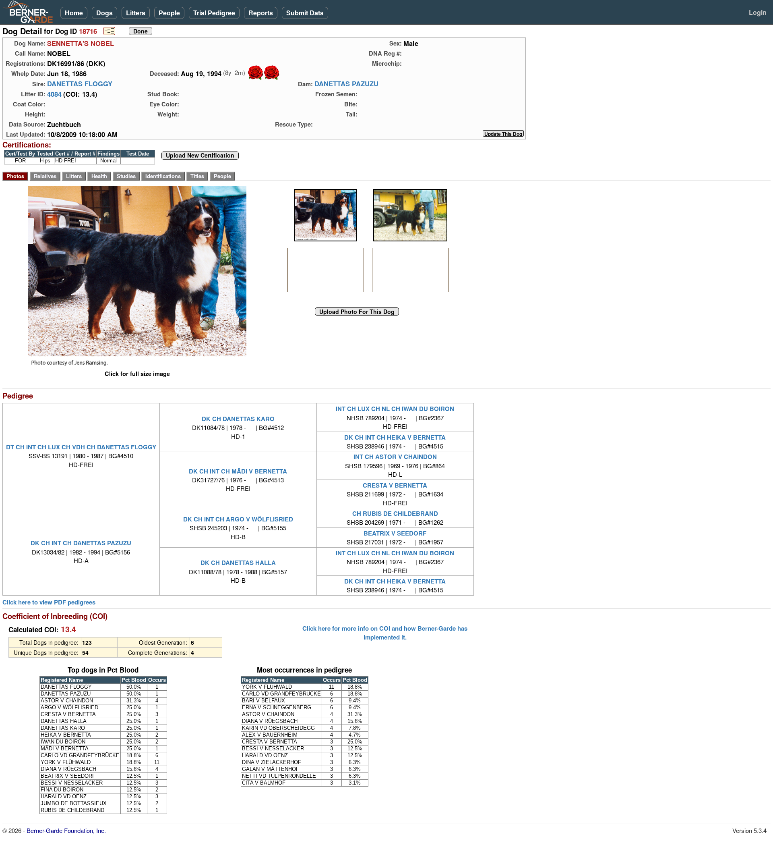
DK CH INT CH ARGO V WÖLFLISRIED (238, 519)
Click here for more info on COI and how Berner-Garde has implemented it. (384, 633)
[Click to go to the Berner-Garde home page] (30, 11)
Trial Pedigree (214, 12)
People (169, 12)
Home (74, 12)
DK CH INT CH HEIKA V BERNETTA (395, 437)
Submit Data (305, 12)
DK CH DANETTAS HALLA (238, 562)
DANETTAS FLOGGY (79, 84)
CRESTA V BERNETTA (395, 485)
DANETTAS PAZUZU (346, 84)
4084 (54, 94)
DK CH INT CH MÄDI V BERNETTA (238, 471)
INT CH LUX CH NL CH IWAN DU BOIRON (395, 408)
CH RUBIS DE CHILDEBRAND (395, 513)
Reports (260, 12)
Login (758, 12)
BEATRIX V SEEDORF (395, 533)
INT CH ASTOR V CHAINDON (395, 456)
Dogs (104, 12)
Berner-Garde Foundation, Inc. (66, 830)
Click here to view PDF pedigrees (48, 602)
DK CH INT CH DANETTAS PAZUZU (81, 542)
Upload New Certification (200, 156)
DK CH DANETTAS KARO (238, 418)
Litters (135, 12)
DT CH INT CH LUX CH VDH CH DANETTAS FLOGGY (81, 446)
